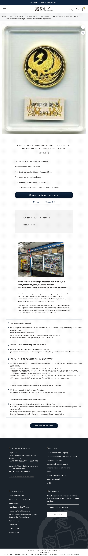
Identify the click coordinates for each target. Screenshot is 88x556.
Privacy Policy (14, 521)
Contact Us (13, 524)
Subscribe (57, 514)
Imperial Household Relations (58, 468)
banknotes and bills (54, 460)
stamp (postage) (53, 479)
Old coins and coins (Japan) (57, 452)
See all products (44, 426)
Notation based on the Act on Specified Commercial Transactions (23, 515)
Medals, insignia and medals (57, 464)
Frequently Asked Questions (19, 511)
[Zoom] (83, 27)
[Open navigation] (4, 9)
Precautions (29, 225)
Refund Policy (14, 532)
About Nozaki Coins (16, 496)
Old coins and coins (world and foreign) (62, 456)
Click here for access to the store (21, 476)
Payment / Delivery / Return (36, 218)
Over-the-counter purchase (19, 499)
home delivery (14, 503)
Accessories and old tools (56, 475)
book (49, 471)
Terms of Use (14, 528)
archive (49, 483)
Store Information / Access (19, 507)
